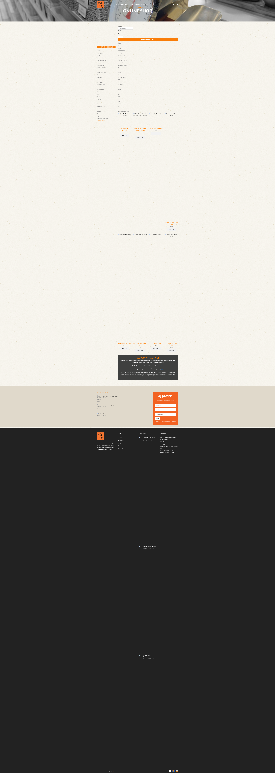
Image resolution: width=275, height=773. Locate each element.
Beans (119, 43)
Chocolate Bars (121, 50)
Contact (149, 4)
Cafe (126, 4)
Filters (120, 26)
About (137, 4)
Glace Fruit (120, 70)
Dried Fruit (120, 62)
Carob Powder (106, 413)
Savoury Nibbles (122, 99)
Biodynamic (121, 45)
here (162, 365)
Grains (119, 72)
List (118, 33)
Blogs (143, 4)
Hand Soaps (121, 74)
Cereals (119, 48)
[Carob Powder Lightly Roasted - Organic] (99, 407)
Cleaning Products (122, 53)
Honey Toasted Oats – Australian (124, 129)
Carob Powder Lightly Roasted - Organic (112, 405)
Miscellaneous (121, 82)
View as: (119, 30)
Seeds (119, 101)
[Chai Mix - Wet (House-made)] (99, 399)
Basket (119, 443)
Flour (119, 67)
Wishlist (120, 437)
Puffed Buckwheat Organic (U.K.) (140, 344)
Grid (119, 32)
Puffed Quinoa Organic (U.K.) (171, 344)
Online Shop (121, 440)
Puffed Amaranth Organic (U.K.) (171, 223)
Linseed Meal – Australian (156, 128)
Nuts (119, 87)
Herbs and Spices (122, 77)
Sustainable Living (122, 104)
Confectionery (121, 58)
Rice (119, 96)
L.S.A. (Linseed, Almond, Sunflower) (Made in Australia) (140, 130)
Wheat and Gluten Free (123, 111)
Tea (118, 106)
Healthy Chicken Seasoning (149, 546)
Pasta (119, 94)
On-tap (119, 89)
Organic (120, 91)
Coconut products (122, 55)
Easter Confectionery (123, 65)
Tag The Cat (115, 771)
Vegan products (121, 108)
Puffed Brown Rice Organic (124, 343)
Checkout (120, 445)
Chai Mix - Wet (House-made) (110, 396)
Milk (119, 79)
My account (120, 448)
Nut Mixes (120, 84)
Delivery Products (122, 60)
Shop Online (120, 4)
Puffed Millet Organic (155, 343)
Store (131, 4)
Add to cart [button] (124, 135)
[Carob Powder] (99, 416)
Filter (98, 125)
